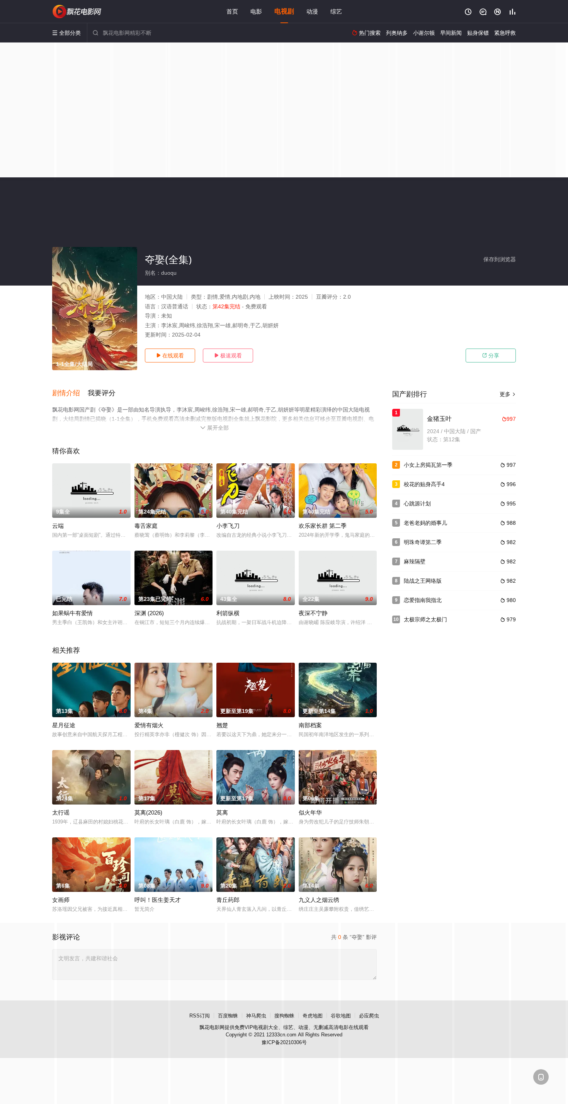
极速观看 (228, 355)
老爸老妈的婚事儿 (425, 523)
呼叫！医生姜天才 (157, 899)
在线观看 (170, 355)
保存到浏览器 (499, 259)
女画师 (61, 899)
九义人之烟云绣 (319, 899)
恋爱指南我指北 (423, 600)
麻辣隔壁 (414, 561)
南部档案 (310, 725)
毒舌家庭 (146, 525)
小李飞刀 (228, 525)
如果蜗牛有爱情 (72, 613)
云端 (58, 525)
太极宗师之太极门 (425, 619)
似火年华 (310, 812)
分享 (490, 355)
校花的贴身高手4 (424, 484)
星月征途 (63, 725)
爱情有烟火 (148, 725)
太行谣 (61, 812)
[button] (70, 393)
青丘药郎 (228, 899)
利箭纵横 (228, 613)
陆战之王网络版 (423, 581)
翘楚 (222, 725)
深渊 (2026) (149, 613)
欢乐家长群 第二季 (323, 525)
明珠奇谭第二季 (423, 542)
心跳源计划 (417, 503)
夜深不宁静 (313, 613)
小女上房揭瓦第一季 (428, 465)
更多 (508, 394)
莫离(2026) (148, 812)
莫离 (222, 812)
